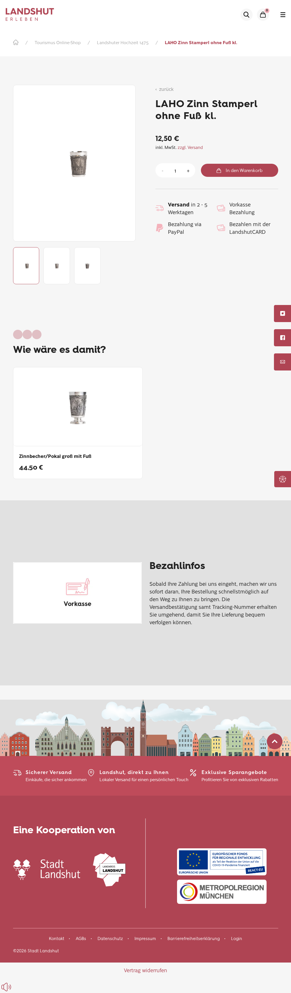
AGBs (81, 938)
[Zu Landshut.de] (46, 869)
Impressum (145, 938)
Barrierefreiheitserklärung (193, 938)
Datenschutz (110, 938)
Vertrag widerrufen (145, 970)
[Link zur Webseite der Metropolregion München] (222, 892)
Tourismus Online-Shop (58, 42)
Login (236, 938)
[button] (282, 479)
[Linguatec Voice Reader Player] (19, 987)
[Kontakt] (282, 361)
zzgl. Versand (190, 147)
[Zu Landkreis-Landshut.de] (109, 869)
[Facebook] (282, 337)
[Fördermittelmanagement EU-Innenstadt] (222, 861)
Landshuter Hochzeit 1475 (123, 42)
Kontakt (56, 938)
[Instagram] (282, 313)
